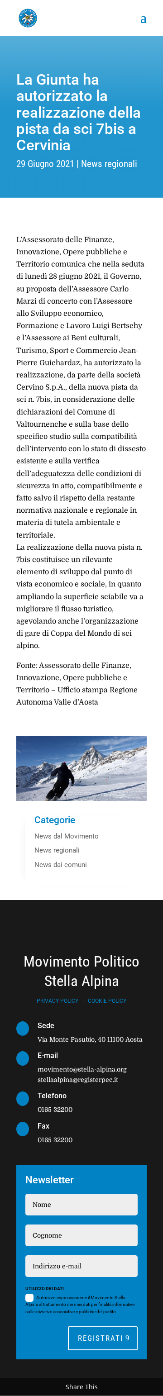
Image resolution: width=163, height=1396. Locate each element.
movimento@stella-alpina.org (82, 1069)
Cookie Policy (107, 1001)
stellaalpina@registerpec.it (78, 1079)
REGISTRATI (100, 1338)
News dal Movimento (66, 836)
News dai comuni (60, 865)
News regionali (109, 163)
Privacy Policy (57, 1001)
